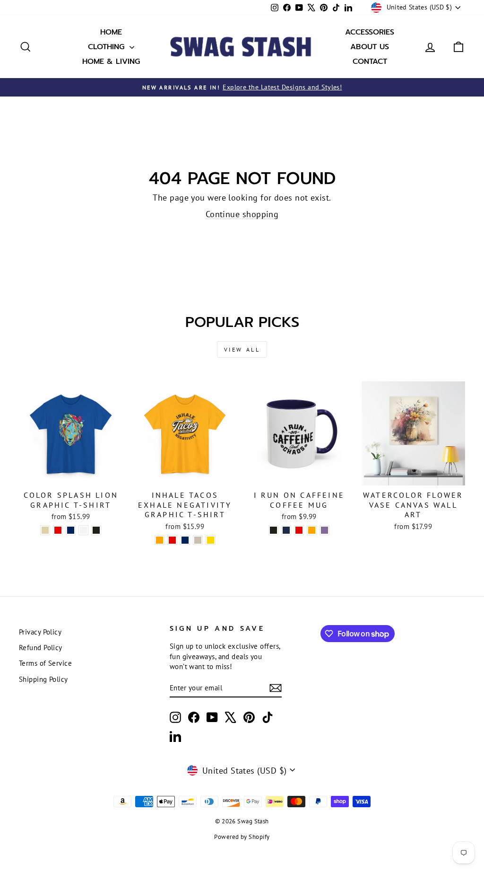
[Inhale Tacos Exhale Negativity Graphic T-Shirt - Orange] (159, 540)
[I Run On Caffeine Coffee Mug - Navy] (286, 530)
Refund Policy (40, 647)
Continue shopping (242, 214)
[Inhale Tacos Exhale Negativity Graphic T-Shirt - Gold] (210, 540)
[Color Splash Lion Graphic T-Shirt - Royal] (70, 530)
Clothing (107, 47)
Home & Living (111, 61)
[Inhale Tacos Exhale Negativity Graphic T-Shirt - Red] (172, 540)
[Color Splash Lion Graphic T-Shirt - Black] (96, 530)
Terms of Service (45, 663)
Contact (370, 61)
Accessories (369, 32)
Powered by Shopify (241, 836)
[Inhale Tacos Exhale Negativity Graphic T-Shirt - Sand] (197, 540)
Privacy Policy (40, 631)
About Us (369, 47)
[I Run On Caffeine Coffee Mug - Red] (298, 530)
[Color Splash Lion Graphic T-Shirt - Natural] (45, 530)
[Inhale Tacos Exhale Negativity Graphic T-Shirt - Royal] (185, 540)
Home (111, 32)
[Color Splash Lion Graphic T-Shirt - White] (83, 530)
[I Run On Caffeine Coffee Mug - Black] (273, 530)
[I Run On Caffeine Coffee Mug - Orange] (311, 530)
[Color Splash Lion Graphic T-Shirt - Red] (57, 530)
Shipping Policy (43, 679)
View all (242, 349)
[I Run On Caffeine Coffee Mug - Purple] (324, 530)
